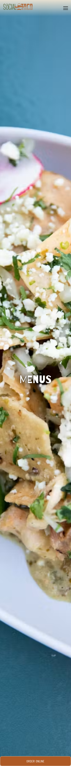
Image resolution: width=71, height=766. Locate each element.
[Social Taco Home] (18, 6)
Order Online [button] (35, 761)
